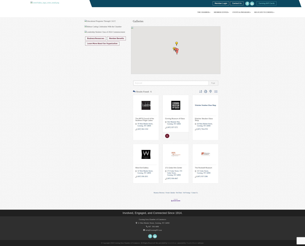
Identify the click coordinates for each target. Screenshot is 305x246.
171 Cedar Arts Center (173, 168)
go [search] (214, 83)
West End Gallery (141, 168)
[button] (174, 49)
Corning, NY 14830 (153, 223)
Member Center (221, 12)
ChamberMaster (191, 243)
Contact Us (194, 193)
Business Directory (159, 193)
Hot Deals (179, 193)
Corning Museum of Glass (175, 119)
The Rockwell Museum (203, 168)
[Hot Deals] (167, 137)
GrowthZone (172, 243)
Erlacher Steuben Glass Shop (204, 119)
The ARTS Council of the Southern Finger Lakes (144, 119)
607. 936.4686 (153, 227)
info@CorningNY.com (153, 230)
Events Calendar (170, 193)
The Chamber (203, 12)
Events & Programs (241, 12)
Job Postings (186, 193)
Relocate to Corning (263, 12)
